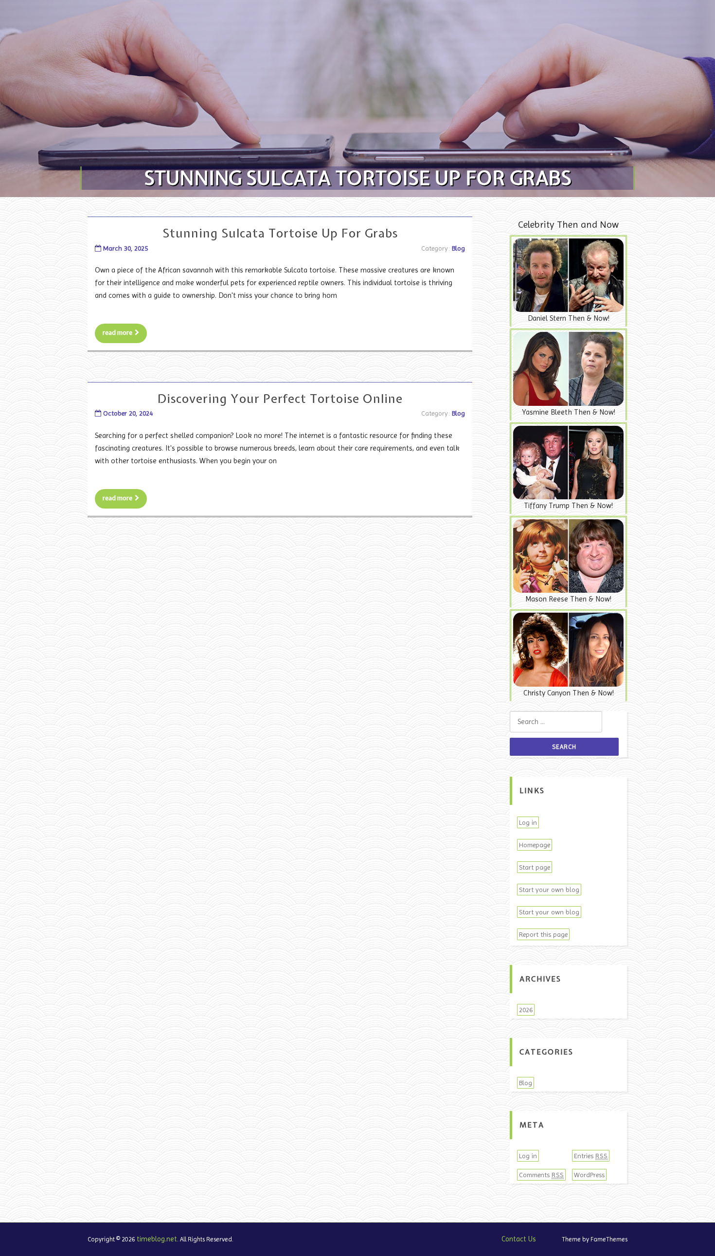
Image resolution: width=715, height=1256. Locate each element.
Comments (541, 1175)
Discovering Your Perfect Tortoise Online (280, 398)
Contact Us (518, 1239)
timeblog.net (157, 1239)
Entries (591, 1156)
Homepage (534, 845)
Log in (528, 822)
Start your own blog (549, 889)
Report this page (543, 934)
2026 (526, 1010)
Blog (458, 248)
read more (117, 332)
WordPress (589, 1175)
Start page (534, 867)
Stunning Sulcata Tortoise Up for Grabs (280, 233)
